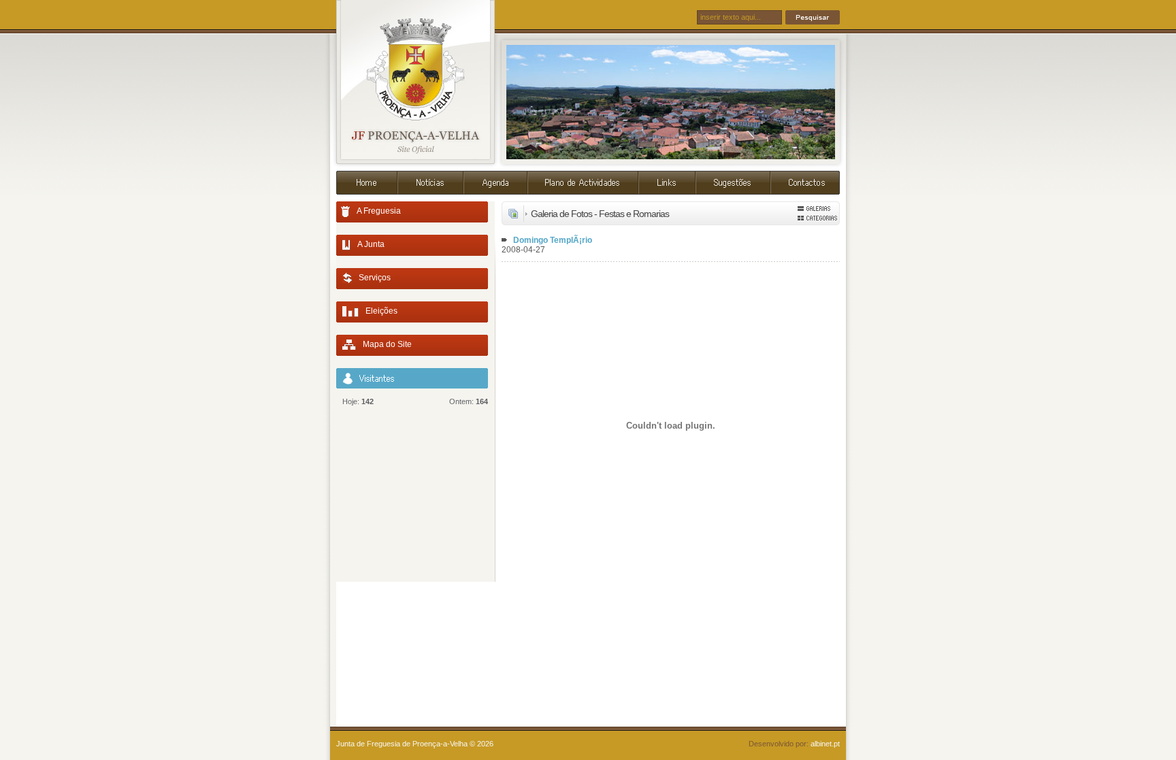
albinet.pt (825, 744)
